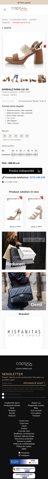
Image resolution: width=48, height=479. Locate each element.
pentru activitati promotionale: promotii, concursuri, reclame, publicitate (25, 397)
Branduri (12, 410)
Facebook (25, 453)
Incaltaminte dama (18, 19)
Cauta (24, 426)
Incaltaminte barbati (12, 405)
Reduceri (12, 416)
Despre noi (36, 403)
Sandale (33, 19)
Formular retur (24, 431)
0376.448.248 (37, 177)
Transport (36, 416)
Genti (12, 408)
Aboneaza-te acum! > (34, 383)
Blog (36, 408)
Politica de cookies (24, 446)
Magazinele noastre (36, 405)
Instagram (25, 455)
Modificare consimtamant (24, 434)
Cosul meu (24, 423)
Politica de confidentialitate (24, 444)
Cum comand (36, 410)
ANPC (24, 449)
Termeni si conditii (24, 441)
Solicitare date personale (24, 436)
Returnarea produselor (24, 439)
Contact (24, 428)
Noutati (12, 413)
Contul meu (24, 421)
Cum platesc (36, 413)
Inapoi (7, 28)
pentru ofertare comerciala (13, 394)
